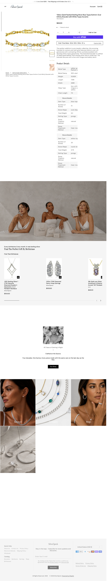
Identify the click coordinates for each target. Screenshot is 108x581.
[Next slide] (100, 299)
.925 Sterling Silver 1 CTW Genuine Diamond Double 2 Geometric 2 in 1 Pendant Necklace (11, 284)
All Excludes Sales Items (19, 73)
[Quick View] (17, 276)
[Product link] (11, 276)
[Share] (79, 32)
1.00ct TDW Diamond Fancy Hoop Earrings (53, 281)
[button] (6, 6)
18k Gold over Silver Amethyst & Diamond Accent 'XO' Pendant (94, 283)
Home (7, 73)
